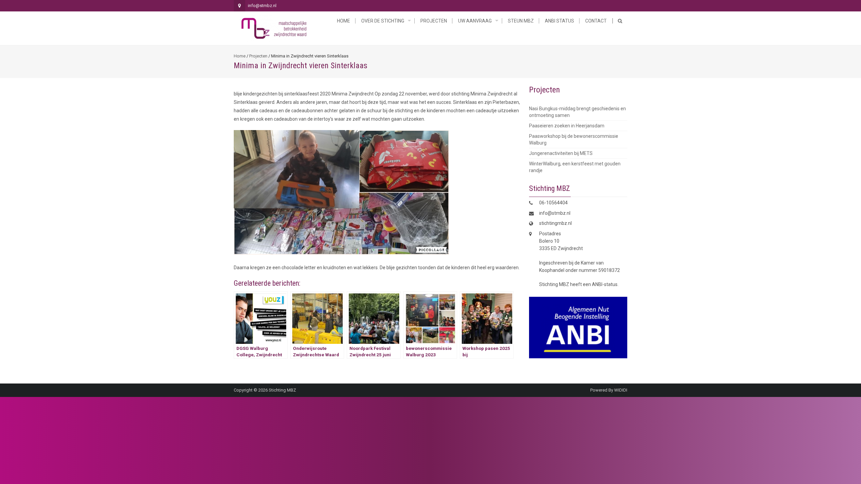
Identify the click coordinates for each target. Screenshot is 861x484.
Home (343, 21)
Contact (596, 21)
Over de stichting (382, 21)
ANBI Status (559, 21)
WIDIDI (620, 390)
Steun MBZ (521, 21)
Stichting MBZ (282, 390)
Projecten (433, 21)
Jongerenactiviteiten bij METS (561, 153)
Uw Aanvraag (475, 21)
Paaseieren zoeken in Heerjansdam (566, 125)
